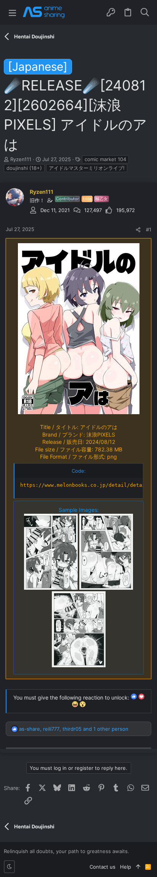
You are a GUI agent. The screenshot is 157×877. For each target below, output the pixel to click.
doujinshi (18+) (24, 168)
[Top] (138, 866)
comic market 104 (105, 159)
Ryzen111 (20, 159)
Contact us (102, 867)
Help (125, 867)
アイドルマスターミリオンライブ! (87, 168)
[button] (12, 12)
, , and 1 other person (73, 729)
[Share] (138, 229)
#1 (148, 229)
